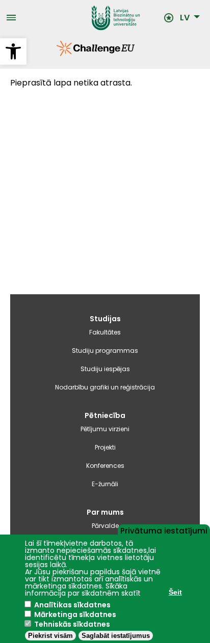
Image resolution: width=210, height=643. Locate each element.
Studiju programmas (105, 350)
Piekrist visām (50, 635)
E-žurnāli (105, 484)
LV (185, 18)
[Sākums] (90, 18)
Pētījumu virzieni (105, 429)
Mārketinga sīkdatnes (75, 614)
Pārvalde (105, 525)
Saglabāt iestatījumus (116, 635)
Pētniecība (105, 415)
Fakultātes (105, 332)
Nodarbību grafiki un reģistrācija (105, 387)
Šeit (175, 592)
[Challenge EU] (56, 53)
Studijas (105, 319)
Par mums (105, 512)
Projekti (105, 447)
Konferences (105, 465)
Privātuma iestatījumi (163, 530)
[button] (13, 51)
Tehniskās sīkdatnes (72, 624)
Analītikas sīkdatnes (72, 605)
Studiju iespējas (105, 369)
